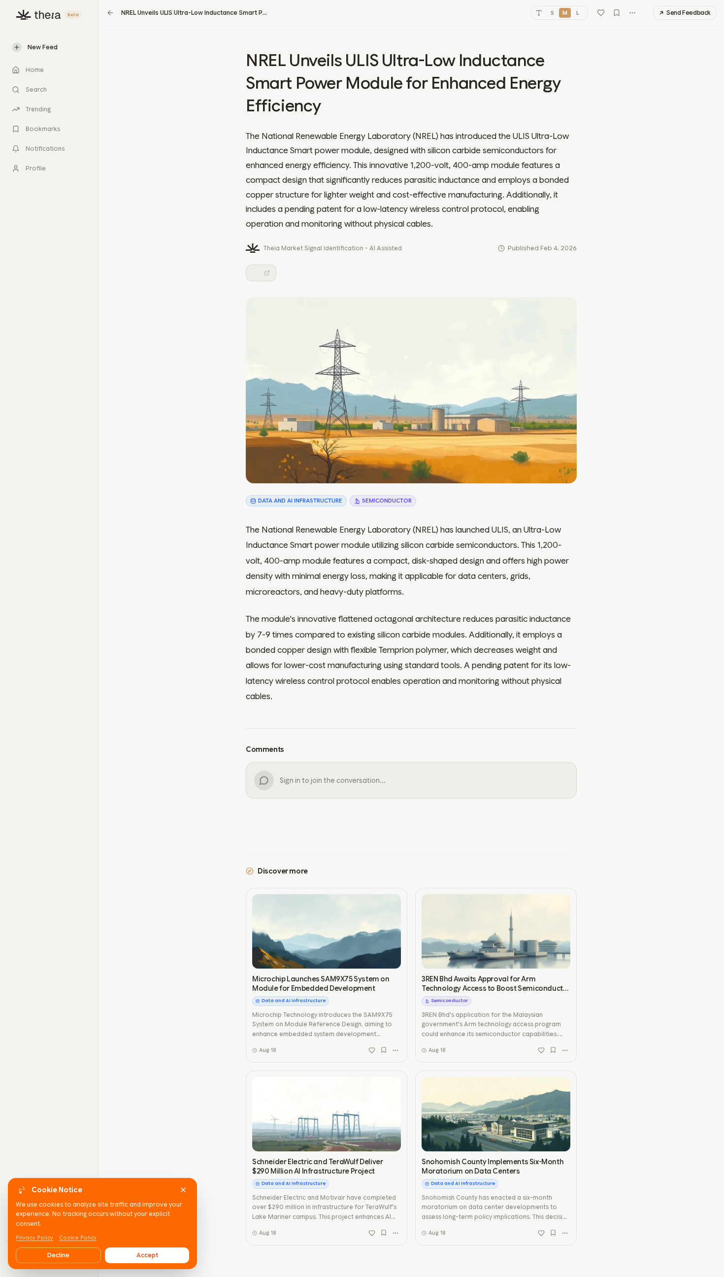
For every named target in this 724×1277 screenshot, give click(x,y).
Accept (147, 1255)
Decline (58, 1255)
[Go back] (110, 13)
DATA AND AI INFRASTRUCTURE (300, 500)
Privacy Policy (34, 1238)
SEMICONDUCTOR (387, 500)
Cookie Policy (78, 1238)
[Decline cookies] (183, 1190)
